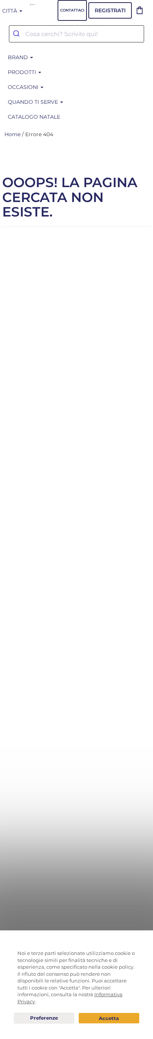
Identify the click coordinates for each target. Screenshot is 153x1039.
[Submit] (17, 34)
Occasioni (24, 87)
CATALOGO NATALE (34, 116)
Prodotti (23, 72)
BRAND (18, 57)
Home (12, 134)
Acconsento (109, 1018)
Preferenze (44, 1018)
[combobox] (76, 33)
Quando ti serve (33, 102)
